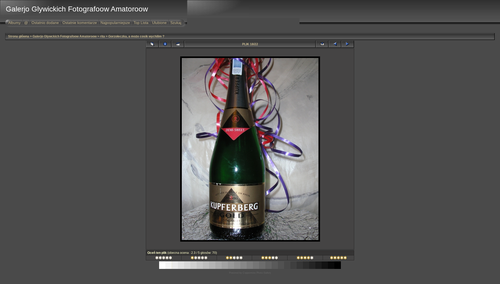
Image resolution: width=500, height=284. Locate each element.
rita (102, 36)
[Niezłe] (234, 258)
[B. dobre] (305, 258)
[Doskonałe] (338, 258)
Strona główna (18, 36)
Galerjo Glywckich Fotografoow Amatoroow (65, 36)
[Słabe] (199, 258)
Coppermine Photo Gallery (257, 273)
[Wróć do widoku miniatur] (152, 44)
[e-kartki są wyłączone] (322, 44)
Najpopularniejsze (115, 23)
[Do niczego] (163, 258)
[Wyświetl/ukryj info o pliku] (165, 44)
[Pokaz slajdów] (178, 44)
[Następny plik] (347, 44)
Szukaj (175, 23)
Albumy (14, 23)
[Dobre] (269, 258)
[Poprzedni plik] (335, 44)
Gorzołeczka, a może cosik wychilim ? (136, 36)
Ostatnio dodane (45, 23)
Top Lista (141, 23)
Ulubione (159, 23)
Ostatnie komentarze (80, 23)
